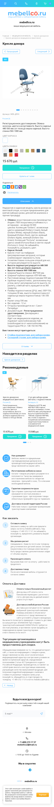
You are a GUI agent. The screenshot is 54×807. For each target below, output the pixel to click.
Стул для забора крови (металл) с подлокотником (39, 398)
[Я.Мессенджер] (4, 187)
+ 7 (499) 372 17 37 (27, 742)
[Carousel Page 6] (30, 110)
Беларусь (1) (33, 402)
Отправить (41, 713)
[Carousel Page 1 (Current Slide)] (18, 110)
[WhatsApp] (24, 187)
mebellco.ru (27, 22)
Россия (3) (6, 118)
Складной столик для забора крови (27, 337)
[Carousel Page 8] (35, 110)
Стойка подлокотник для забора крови (29, 335)
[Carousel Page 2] (21, 110)
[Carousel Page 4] (25, 110)
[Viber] (20, 187)
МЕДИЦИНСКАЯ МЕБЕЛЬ (21, 36)
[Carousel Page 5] (28, 110)
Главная (6, 36)
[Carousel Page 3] (23, 110)
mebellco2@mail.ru (27, 744)
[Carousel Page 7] (32, 110)
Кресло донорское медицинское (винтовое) (13, 398)
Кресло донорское (41, 36)
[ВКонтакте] (8, 187)
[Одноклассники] (12, 187)
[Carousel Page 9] (37, 110)
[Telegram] (16, 187)
